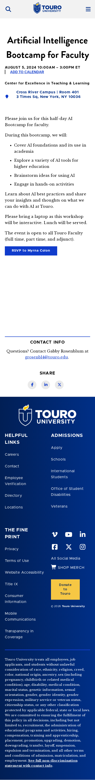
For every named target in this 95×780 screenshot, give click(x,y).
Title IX (11, 584)
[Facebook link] (32, 384)
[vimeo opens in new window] (54, 533)
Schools (58, 459)
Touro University (73, 606)
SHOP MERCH (71, 567)
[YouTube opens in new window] (68, 533)
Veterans (59, 506)
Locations (14, 507)
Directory (13, 495)
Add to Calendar (27, 72)
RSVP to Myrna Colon (27, 251)
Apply (56, 448)
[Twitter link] (59, 384)
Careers (12, 454)
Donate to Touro (65, 589)
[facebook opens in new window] (54, 546)
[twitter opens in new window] (68, 546)
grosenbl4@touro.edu (46, 357)
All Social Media (65, 558)
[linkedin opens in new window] (82, 533)
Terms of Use (17, 561)
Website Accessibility (24, 572)
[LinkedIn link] (45, 384)
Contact (12, 466)
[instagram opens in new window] (82, 546)
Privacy (12, 549)
